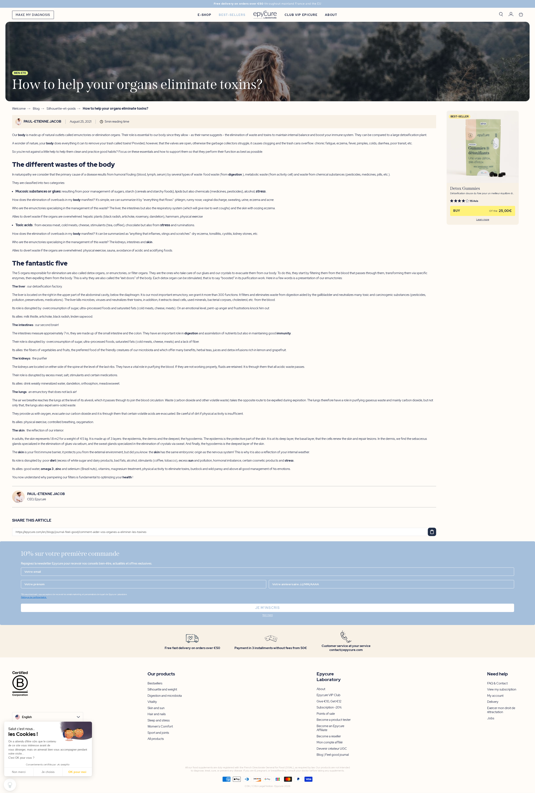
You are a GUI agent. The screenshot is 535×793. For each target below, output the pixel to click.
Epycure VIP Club (328, 695)
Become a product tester (334, 720)
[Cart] (521, 15)
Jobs (490, 718)
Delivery (492, 702)
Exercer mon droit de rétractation (501, 710)
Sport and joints (158, 733)
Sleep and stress (159, 720)
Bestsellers (155, 683)
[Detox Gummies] (483, 147)
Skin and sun (156, 708)
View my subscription (501, 690)
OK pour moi (77, 772)
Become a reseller (329, 736)
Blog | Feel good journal (333, 755)
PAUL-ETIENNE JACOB (42, 121)
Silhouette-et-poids (61, 109)
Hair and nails (157, 714)
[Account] (511, 15)
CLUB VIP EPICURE (301, 15)
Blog (36, 109)
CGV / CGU (251, 786)
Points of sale (326, 714)
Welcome (19, 109)
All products (156, 739)
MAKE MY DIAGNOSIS (33, 15)
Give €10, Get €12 (329, 701)
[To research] (501, 14)
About (321, 689)
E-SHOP (204, 15)
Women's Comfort (160, 727)
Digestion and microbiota (165, 696)
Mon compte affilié (330, 742)
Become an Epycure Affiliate (330, 728)
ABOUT (331, 15)
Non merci (18, 772)
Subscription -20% (329, 708)
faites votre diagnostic (298, 3)
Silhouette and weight (162, 690)
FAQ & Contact (497, 683)
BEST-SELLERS (232, 15)
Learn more (482, 219)
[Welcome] (265, 14)
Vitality (152, 702)
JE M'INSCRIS (267, 608)
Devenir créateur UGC (332, 749)
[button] (267, 615)
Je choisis (48, 772)
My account (495, 696)
